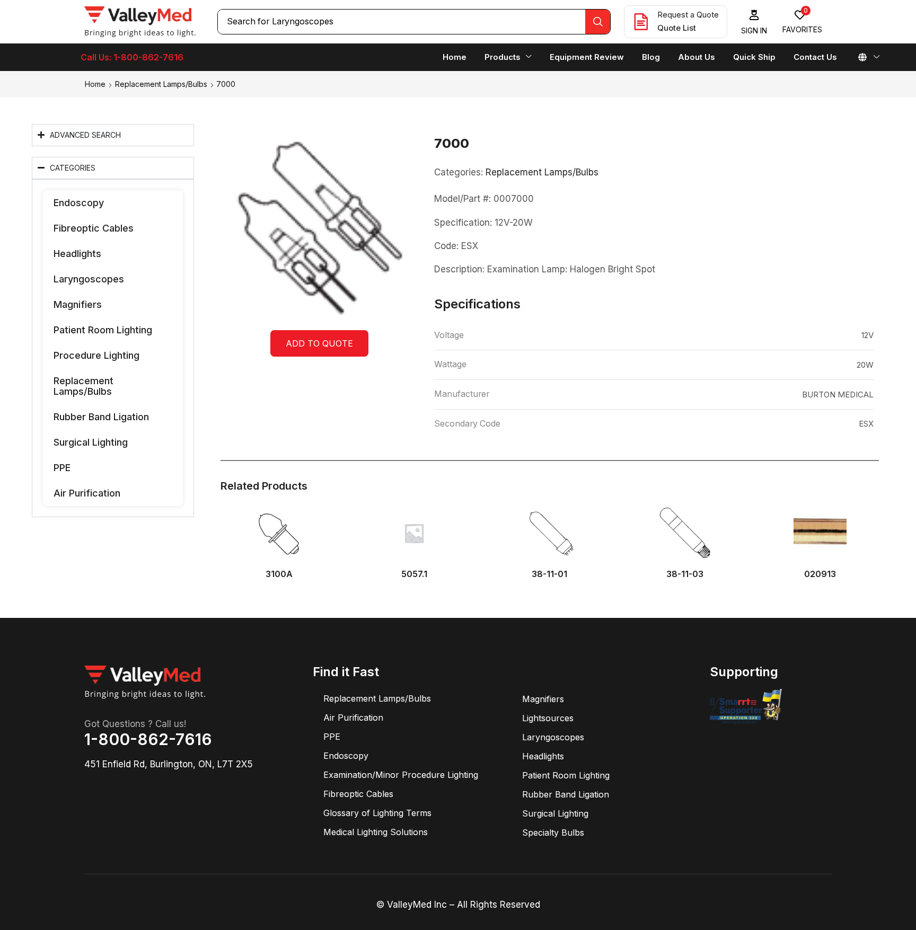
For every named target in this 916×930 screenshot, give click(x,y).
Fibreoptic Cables (94, 228)
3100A (279, 574)
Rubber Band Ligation (101, 416)
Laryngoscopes (89, 279)
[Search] (597, 22)
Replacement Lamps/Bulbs (161, 83)
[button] (754, 22)
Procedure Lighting (96, 355)
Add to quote (319, 343)
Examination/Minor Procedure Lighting (400, 774)
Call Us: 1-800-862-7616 (132, 57)
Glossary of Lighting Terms (377, 813)
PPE (62, 467)
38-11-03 (684, 574)
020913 (820, 574)
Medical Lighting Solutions (375, 832)
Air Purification (87, 493)
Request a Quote (688, 15)
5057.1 (414, 574)
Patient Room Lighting (103, 329)
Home (95, 83)
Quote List (676, 28)
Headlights (77, 253)
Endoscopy (79, 202)
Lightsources (548, 718)
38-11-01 (549, 574)
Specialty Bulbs (553, 832)
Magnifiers (78, 304)
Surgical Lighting (91, 442)
